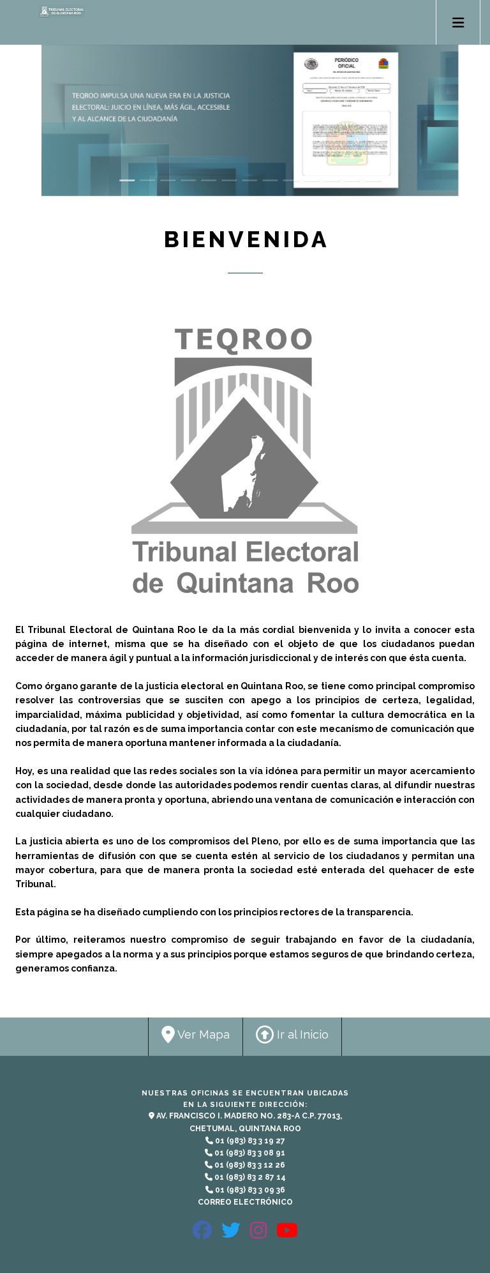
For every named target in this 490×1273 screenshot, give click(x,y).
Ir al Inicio (301, 1034)
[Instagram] (258, 1235)
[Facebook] (202, 1235)
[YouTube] (287, 1235)
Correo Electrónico (245, 1202)
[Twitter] (231, 1235)
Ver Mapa (202, 1034)
